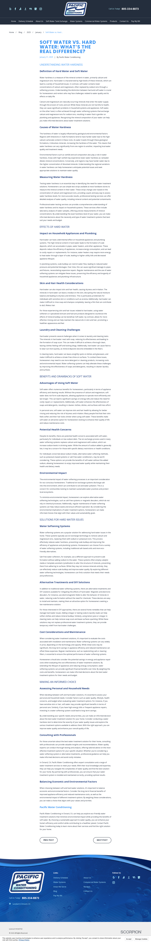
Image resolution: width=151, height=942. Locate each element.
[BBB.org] (25, 9)
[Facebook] (15, 9)
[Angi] (20, 9)
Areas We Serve (59, 887)
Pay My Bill (57, 895)
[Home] (75, 9)
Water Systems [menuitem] (76, 21)
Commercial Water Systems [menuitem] (96, 21)
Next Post (102, 840)
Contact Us (88, 891)
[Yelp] (10, 9)
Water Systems (59, 882)
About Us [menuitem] (39, 21)
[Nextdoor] (30, 9)
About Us (87, 878)
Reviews (87, 887)
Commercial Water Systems (95, 882)
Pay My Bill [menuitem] (135, 21)
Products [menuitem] (113, 21)
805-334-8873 (130, 9)
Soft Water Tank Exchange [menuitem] (56, 21)
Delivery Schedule (60, 878)
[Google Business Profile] (35, 9)
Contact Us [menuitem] (124, 21)
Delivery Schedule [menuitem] (26, 21)
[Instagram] (40, 9)
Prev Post (48, 840)
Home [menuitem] (13, 21)
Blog (55, 891)
